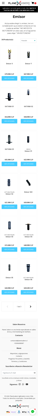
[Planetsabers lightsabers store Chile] (19, 3)
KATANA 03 (9, 149)
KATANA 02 (28, 106)
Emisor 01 (28, 151)
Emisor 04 (28, 237)
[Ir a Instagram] (20, 384)
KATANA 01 (9, 106)
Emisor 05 (9, 277)
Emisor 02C (28, 192)
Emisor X (9, 63)
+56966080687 (19, 343)
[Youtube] (27, 384)
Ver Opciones (9, 78)
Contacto (19, 356)
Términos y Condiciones (19, 361)
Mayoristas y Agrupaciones (19, 353)
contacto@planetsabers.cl (19, 341)
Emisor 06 (28, 279)
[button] (32, 411)
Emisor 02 (9, 194)
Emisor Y (28, 63)
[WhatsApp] (23, 384)
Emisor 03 (9, 237)
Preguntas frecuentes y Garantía (19, 359)
